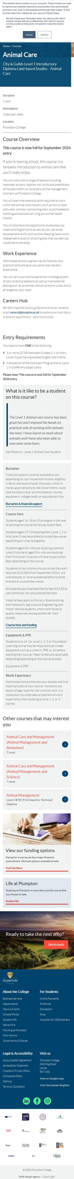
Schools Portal (11, 1014)
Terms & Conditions (14, 1086)
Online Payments (49, 998)
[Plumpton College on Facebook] (37, 1101)
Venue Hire (9, 1025)
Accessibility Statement (15, 1065)
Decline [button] (44, 34)
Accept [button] (29, 34)
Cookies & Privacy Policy (16, 1070)
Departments (10, 1003)
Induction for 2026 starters (55, 1019)
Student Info (10, 1019)
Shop (43, 1014)
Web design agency (30, 1176)
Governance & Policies (15, 1040)
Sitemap (7, 1081)
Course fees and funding (21, 625)
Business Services (12, 998)
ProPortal (45, 1003)
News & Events (11, 1009)
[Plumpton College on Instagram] (47, 1101)
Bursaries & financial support (24, 503)
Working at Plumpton (15, 1030)
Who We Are (10, 1035)
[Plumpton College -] (10, 978)
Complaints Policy (13, 1076)
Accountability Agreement (17, 1060)
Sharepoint (46, 1009)
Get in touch (56, 944)
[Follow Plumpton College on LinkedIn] (26, 1101)
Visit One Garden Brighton (55, 1085)
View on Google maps (52, 1078)
